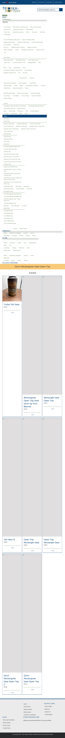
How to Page (48, 706)
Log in (25, 704)
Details (12, 312)
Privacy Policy (7, 722)
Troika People (48, 714)
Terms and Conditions (9, 720)
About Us (47, 709)
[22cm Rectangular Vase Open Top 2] (12, 613)
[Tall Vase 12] (12, 477)
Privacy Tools (6, 725)
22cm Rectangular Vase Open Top (31, 678)
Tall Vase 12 (9, 539)
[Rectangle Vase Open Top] (52, 335)
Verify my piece (28, 709)
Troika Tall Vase (11, 304)
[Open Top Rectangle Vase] (32, 477)
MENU (5, 15)
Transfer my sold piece (30, 714)
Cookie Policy (6, 728)
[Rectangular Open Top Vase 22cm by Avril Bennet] (32, 335)
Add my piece (27, 712)
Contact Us (48, 711)
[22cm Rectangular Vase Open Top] (32, 613)
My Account (27, 706)
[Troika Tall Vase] (12, 289)
